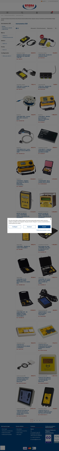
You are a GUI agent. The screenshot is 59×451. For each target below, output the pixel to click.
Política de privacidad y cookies (44, 230)
